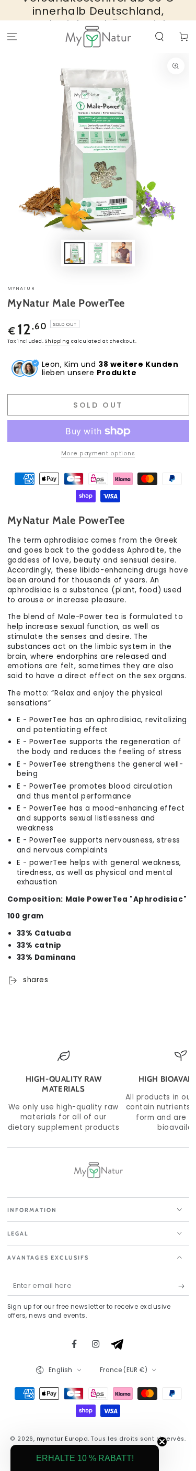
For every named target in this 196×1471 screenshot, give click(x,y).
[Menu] (12, 37)
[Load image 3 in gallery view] (121, 253)
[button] (159, 37)
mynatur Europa (62, 1439)
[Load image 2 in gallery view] (98, 253)
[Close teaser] (162, 1441)
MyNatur (21, 288)
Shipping (57, 341)
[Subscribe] (183, 1286)
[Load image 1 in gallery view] (74, 253)
